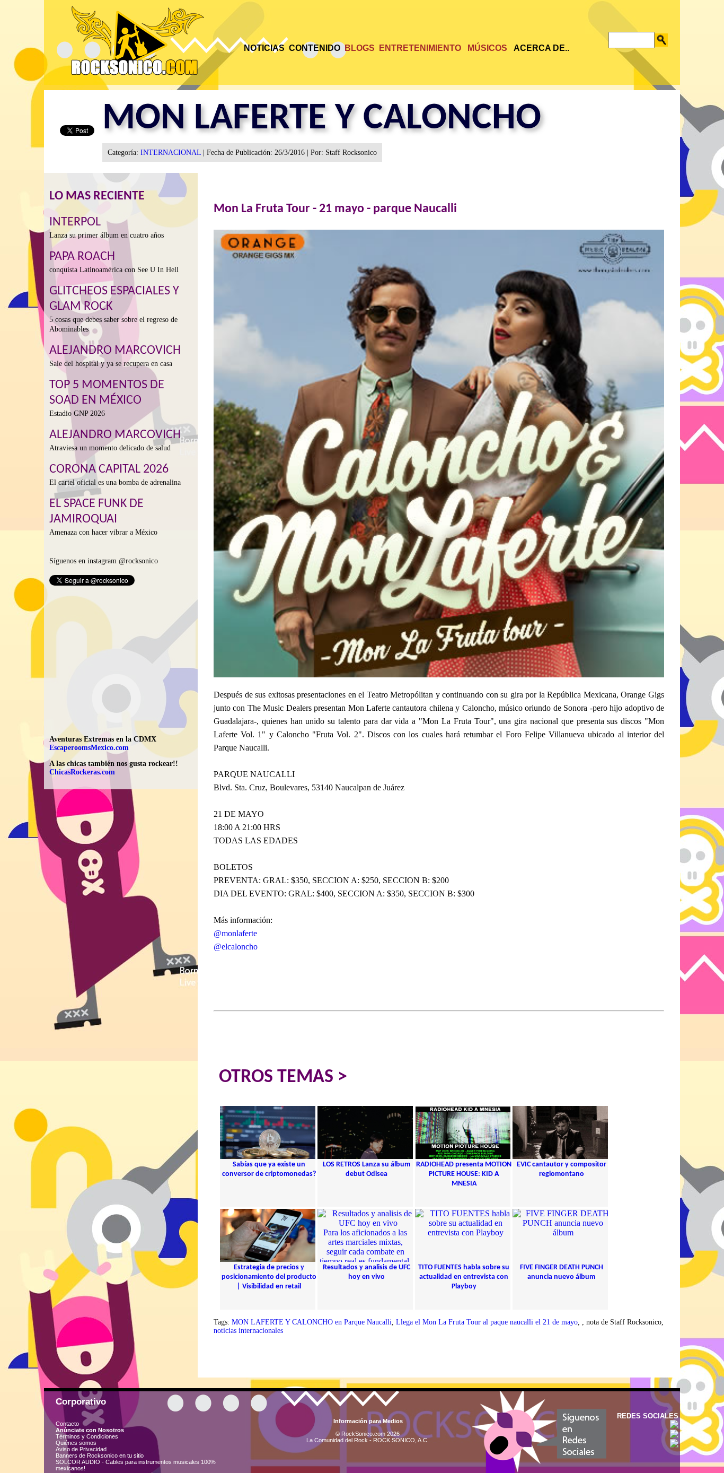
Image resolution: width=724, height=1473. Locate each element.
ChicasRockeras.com (82, 772)
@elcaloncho (236, 946)
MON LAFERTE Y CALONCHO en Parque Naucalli (312, 1322)
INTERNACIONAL (170, 152)
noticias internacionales (248, 1331)
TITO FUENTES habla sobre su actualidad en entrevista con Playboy (463, 1277)
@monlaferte (235, 933)
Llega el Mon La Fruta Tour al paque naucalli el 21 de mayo (487, 1322)
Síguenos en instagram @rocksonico (103, 561)
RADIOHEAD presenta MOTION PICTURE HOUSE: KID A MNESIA (463, 1174)
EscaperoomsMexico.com (89, 748)
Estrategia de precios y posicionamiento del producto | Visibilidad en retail (269, 1277)
